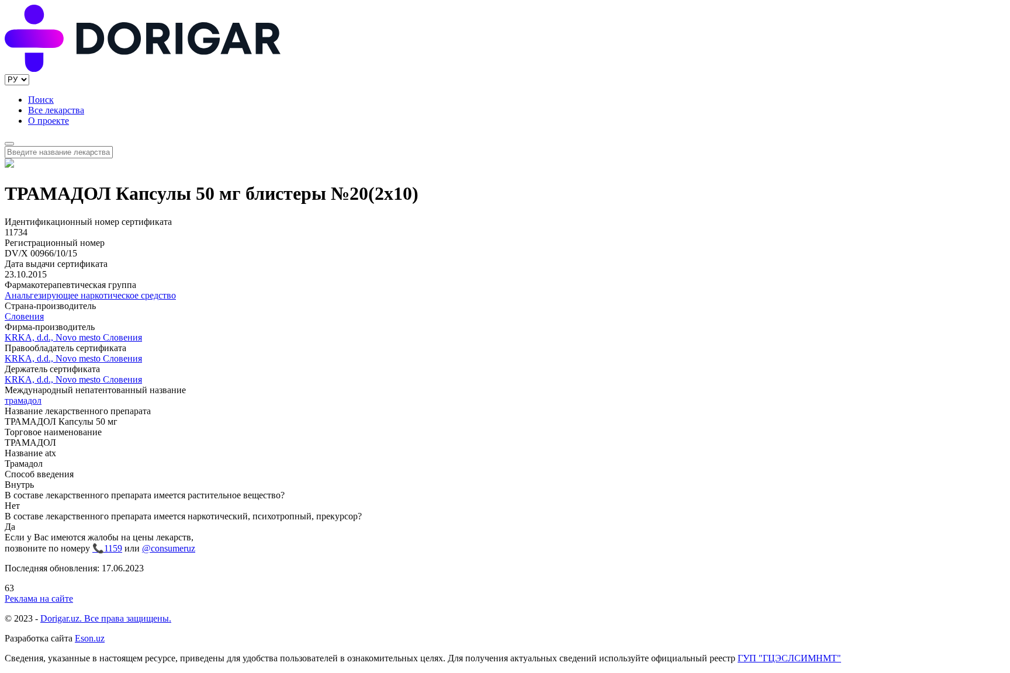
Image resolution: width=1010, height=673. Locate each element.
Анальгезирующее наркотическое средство (90, 295)
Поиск (41, 100)
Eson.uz (90, 638)
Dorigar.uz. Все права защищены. (105, 618)
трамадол (23, 400)
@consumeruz (168, 548)
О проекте (48, 121)
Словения (24, 316)
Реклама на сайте (39, 598)
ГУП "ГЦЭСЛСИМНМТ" (789, 658)
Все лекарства (56, 110)
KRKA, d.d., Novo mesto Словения (73, 337)
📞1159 (107, 548)
